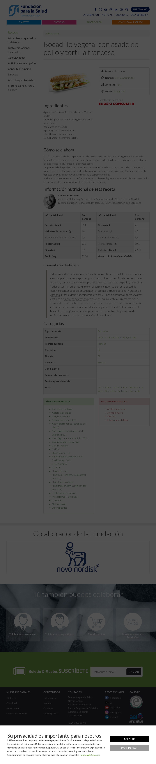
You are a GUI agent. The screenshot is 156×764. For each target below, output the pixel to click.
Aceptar (129, 739)
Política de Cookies (90, 754)
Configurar (129, 747)
